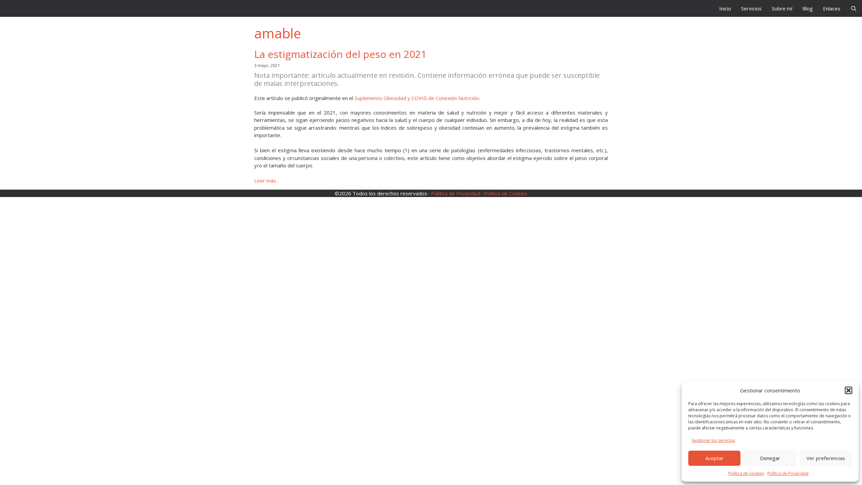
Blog (807, 8)
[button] (848, 390)
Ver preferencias (825, 458)
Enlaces (831, 8)
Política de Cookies (505, 193)
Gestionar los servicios (713, 440)
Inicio (725, 8)
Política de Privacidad (787, 473)
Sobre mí (782, 8)
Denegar (770, 458)
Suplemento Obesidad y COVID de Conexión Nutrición (417, 98)
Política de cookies (746, 473)
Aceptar (714, 458)
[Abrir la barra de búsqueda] (854, 8)
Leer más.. (266, 180)
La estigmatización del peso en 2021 (340, 54)
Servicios (751, 8)
